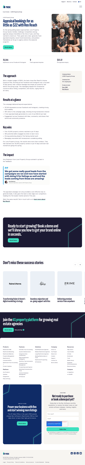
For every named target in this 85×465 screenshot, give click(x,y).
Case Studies (6, 12)
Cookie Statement (39, 462)
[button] (80, 1)
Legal (4, 462)
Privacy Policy (10, 462)
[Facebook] (77, 453)
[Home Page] (7, 6)
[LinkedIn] (71, 453)
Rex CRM (65, 87)
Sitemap (47, 462)
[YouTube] (80, 453)
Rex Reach (65, 89)
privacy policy (72, 433)
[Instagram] (74, 453)
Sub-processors (30, 462)
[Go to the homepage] (6, 453)
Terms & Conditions (20, 462)
